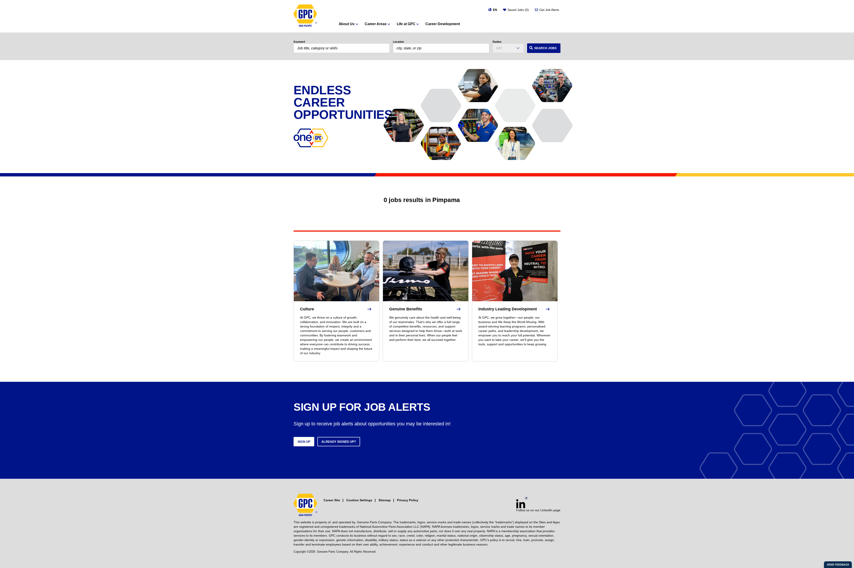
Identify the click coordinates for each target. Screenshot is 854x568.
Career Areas (376, 24)
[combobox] (441, 48)
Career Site (332, 500)
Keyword (299, 41)
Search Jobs (545, 48)
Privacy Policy (407, 500)
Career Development (442, 24)
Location (398, 41)
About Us (346, 24)
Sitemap (385, 500)
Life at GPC (406, 24)
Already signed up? (338, 441)
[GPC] (305, 16)
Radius (497, 41)
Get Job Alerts (549, 10)
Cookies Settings (359, 500)
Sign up (304, 441)
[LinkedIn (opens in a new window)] (520, 503)
